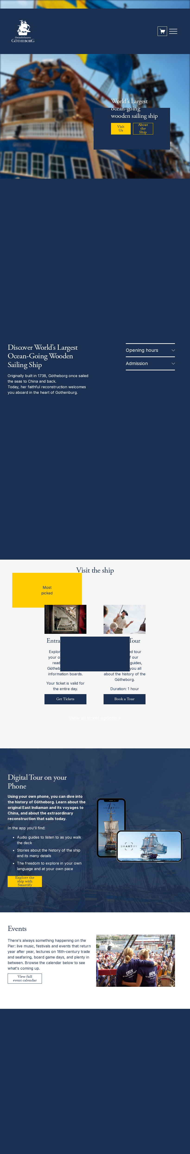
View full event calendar (25, 978)
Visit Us (120, 128)
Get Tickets (65, 699)
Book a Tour (124, 699)
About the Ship (143, 128)
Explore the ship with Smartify (24, 881)
